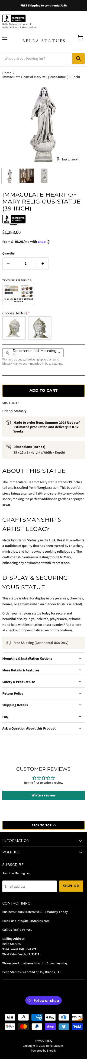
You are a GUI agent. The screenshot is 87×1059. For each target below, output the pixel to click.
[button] (10, 176)
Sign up (71, 886)
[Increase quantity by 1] (43, 263)
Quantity (8, 253)
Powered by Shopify (43, 1051)
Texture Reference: (17, 280)
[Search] (78, 58)
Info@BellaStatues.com (33, 921)
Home (6, 73)
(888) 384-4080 (22, 929)
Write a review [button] (44, 795)
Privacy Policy (43, 1041)
